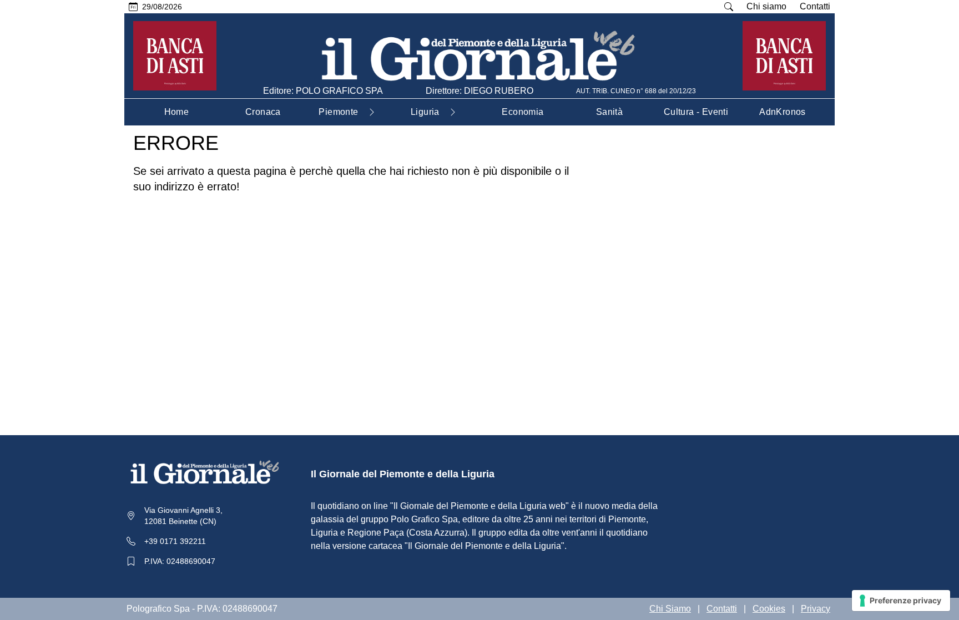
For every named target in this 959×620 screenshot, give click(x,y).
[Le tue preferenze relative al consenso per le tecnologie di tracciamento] (901, 600)
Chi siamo (766, 6)
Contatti (815, 6)
